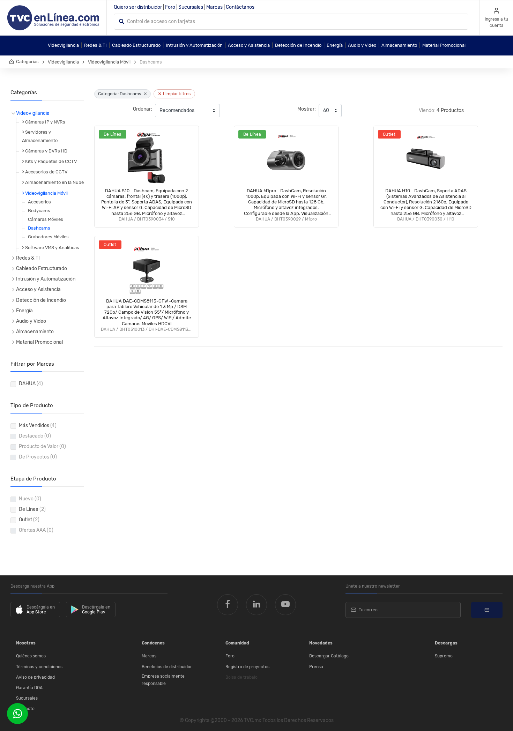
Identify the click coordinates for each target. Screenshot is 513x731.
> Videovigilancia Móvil (45, 193)
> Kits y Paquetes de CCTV (49, 161)
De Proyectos (38, 457)
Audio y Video (362, 45)
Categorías (27, 61)
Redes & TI (95, 45)
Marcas (214, 7)
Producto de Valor (42, 446)
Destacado (35, 436)
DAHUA (31, 384)
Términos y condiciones (39, 666)
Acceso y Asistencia (249, 45)
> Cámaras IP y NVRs (43, 122)
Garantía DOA (29, 687)
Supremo (444, 656)
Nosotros (26, 643)
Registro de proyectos (247, 666)
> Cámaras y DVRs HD (44, 151)
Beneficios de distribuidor (167, 666)
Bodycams (39, 210)
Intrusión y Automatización (194, 45)
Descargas (446, 643)
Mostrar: (306, 109)
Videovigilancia (63, 45)
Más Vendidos (38, 425)
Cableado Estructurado (136, 45)
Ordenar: (142, 109)
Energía (335, 45)
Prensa (316, 666)
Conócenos (153, 643)
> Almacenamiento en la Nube (53, 182)
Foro (170, 7)
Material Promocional (444, 45)
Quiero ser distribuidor (138, 7)
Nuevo (30, 499)
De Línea (32, 509)
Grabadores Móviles (48, 236)
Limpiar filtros (174, 93)
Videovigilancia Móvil (109, 62)
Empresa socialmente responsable (163, 680)
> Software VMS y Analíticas (50, 247)
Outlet (29, 520)
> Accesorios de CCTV (44, 171)
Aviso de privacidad (35, 677)
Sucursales (190, 7)
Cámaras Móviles (45, 219)
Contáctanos (240, 7)
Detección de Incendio (298, 45)
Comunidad (237, 643)
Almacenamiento (399, 45)
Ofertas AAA (36, 530)
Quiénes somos (31, 656)
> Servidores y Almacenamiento (40, 136)
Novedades (321, 643)
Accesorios (39, 201)
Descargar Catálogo (329, 656)
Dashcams (39, 228)
